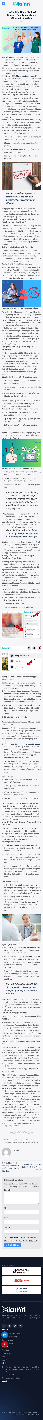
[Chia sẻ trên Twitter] (19, 1132)
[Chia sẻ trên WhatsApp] (12, 1132)
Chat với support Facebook (13, 57)
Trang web (8, 1227)
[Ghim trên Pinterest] (27, 1132)
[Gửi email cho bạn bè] (23, 1132)
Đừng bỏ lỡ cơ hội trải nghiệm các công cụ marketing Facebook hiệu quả (22, 533)
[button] (3, 3)
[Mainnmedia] (21, 4)
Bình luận (8, 1190)
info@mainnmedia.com (14, 1378)
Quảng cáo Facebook (11, 1142)
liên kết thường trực (32, 1142)
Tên (6, 1208)
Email (6, 1218)
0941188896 (10, 1374)
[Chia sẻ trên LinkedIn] (31, 1132)
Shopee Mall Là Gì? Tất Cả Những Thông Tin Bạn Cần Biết (31, 1167)
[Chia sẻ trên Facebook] (16, 1132)
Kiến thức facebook (32, 1140)
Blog (24, 1140)
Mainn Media (21, 76)
